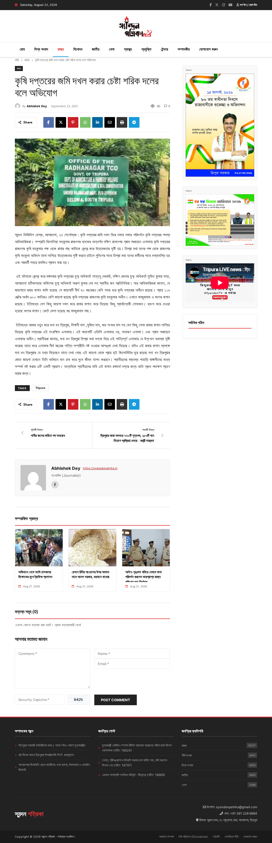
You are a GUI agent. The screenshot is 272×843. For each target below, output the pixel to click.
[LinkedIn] (97, 122)
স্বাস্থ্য (128, 49)
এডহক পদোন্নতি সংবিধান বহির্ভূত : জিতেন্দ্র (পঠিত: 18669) (133, 775)
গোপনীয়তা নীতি (231, 836)
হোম (22, 49)
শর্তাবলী (216, 836)
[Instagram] (223, 5)
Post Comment (115, 700)
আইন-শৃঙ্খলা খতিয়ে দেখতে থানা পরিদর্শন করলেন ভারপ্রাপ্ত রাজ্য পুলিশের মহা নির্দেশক (143, 577)
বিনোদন (77, 49)
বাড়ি (17, 60)
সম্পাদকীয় (184, 49)
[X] (61, 122)
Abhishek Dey (37, 106)
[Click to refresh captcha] (78, 700)
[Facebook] (211, 5)
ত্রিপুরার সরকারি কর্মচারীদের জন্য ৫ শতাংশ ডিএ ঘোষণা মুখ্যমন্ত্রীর (52, 745)
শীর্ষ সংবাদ (219, 755)
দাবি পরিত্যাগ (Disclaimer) (193, 836)
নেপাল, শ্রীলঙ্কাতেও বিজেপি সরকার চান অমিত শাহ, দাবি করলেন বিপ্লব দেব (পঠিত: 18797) (134, 762)
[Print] (122, 122)
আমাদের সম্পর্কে (166, 836)
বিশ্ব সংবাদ (41, 49)
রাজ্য (61, 49)
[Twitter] (217, 5)
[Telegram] (134, 122)
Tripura (40, 388)
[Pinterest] (73, 122)
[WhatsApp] (85, 122)
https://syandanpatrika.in (100, 468)
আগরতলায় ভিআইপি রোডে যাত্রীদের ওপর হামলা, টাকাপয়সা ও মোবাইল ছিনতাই (54, 767)
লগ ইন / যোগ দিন (248, 5)
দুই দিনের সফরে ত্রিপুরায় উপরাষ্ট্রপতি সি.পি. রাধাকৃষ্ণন (46, 755)
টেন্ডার (164, 49)
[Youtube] (230, 5)
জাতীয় (95, 49)
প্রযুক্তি (146, 49)
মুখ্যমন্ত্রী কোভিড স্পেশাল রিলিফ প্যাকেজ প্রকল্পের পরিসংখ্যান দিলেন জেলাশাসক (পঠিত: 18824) (137, 747)
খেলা (111, 49)
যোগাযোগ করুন (208, 49)
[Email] (109, 122)
